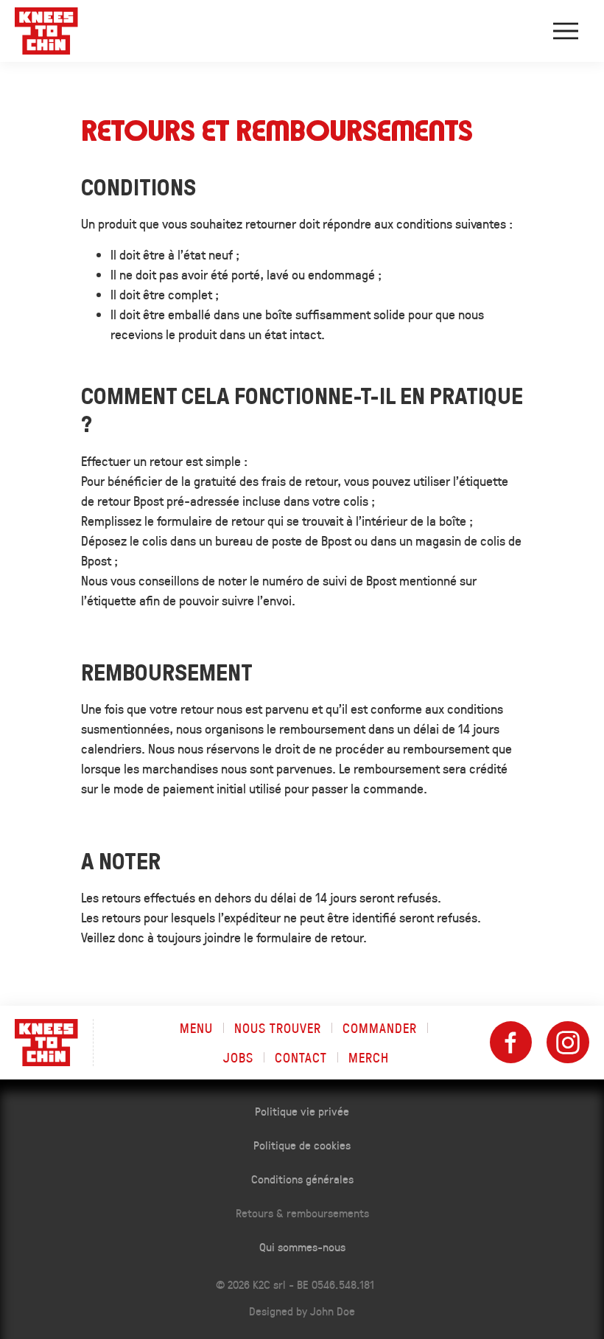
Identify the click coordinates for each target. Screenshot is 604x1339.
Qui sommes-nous (302, 1246)
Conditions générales (302, 1178)
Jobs (238, 1057)
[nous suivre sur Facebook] (511, 1042)
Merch (368, 1057)
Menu (196, 1028)
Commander (380, 1028)
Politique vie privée (302, 1111)
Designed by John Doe (302, 1310)
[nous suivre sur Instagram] (568, 1042)
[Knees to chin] (46, 31)
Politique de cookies (302, 1144)
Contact (301, 1057)
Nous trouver (277, 1028)
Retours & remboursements (302, 1212)
